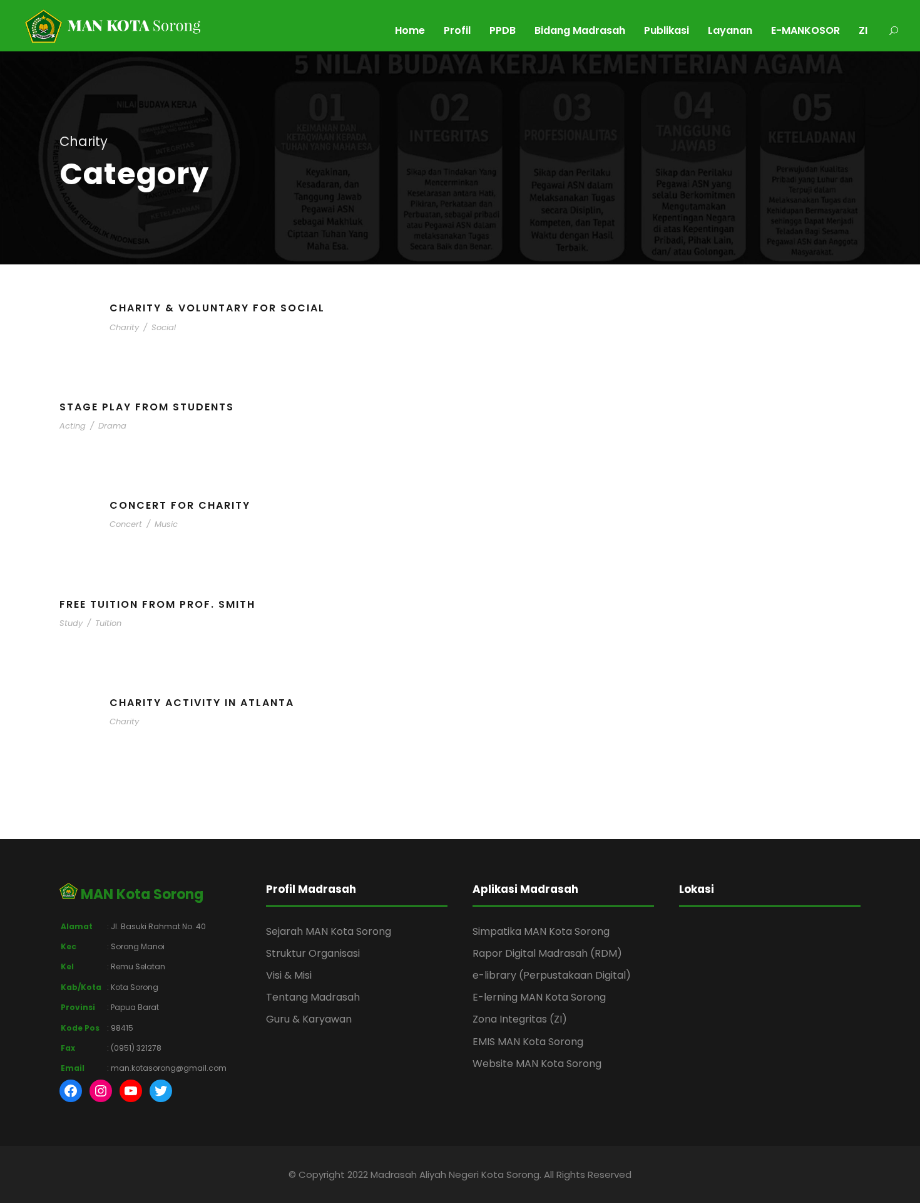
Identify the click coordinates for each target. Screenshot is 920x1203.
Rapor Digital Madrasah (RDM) (547, 953)
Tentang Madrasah (313, 997)
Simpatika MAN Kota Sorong (541, 931)
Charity (124, 327)
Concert (126, 524)
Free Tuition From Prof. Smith (157, 604)
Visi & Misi (289, 975)
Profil (457, 30)
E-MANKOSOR (805, 30)
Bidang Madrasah (579, 30)
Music (166, 524)
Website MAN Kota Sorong (537, 1063)
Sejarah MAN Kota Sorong (328, 931)
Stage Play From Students (146, 407)
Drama (112, 426)
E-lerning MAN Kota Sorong (539, 997)
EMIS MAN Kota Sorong (528, 1041)
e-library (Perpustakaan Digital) (552, 975)
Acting (72, 426)
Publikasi (666, 30)
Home (410, 30)
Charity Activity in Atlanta (202, 702)
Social (163, 327)
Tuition (108, 623)
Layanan (730, 30)
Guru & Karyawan (309, 1019)
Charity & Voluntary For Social (217, 308)
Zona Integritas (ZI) (520, 1019)
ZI (863, 30)
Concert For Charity (180, 505)
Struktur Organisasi (313, 953)
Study (71, 623)
